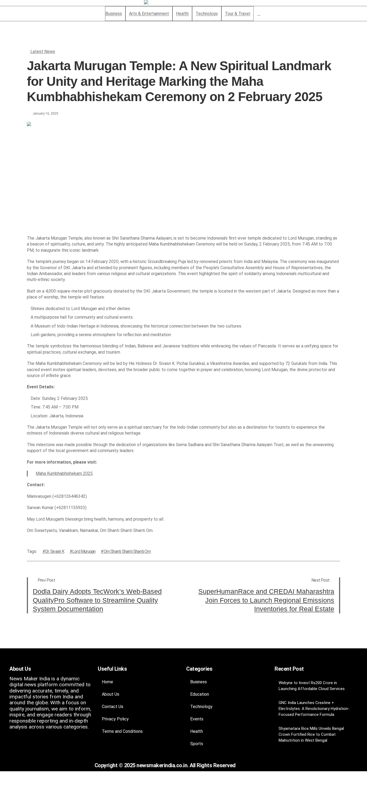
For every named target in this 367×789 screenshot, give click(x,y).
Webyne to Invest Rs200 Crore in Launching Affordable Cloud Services (312, 685)
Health (196, 731)
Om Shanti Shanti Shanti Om (127, 551)
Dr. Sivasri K (54, 551)
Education (199, 694)
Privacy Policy (115, 719)
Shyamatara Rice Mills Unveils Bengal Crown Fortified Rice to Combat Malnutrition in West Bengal (311, 734)
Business (198, 681)
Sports (196, 743)
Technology (201, 706)
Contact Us (112, 706)
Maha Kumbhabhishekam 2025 (64, 473)
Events (196, 719)
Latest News (42, 51)
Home (107, 681)
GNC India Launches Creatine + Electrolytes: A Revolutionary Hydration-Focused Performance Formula (314, 708)
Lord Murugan (83, 551)
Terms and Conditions (122, 731)
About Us (110, 694)
